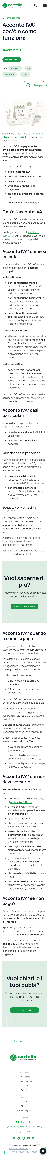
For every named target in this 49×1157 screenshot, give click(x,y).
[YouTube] (28, 1136)
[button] (36, 5)
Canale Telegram (24, 1110)
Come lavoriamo (25, 1081)
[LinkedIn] (14, 1136)
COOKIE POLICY (31, 1152)
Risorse (24, 1085)
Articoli (24, 1101)
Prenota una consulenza (24, 1010)
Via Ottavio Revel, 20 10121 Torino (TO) (26, 1126)
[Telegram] (33, 1136)
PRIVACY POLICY (18, 1152)
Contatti (24, 1090)
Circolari (24, 1106)
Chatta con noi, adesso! (24, 606)
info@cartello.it (26, 1122)
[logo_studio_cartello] (13, 5)
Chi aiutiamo (24, 1076)
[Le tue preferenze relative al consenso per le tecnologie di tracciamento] (4, 1152)
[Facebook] (18, 1136)
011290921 (26, 1131)
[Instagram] (23, 1136)
